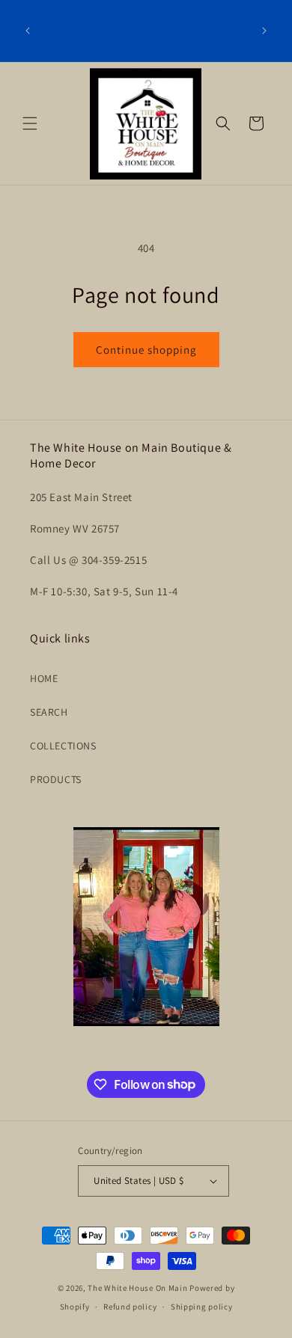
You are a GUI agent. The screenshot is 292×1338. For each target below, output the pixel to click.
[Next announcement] (264, 30)
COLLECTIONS (63, 745)
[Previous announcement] (27, 30)
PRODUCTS (56, 779)
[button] (29, 123)
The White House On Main (137, 1288)
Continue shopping (146, 350)
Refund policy (129, 1306)
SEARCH (49, 712)
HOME (44, 678)
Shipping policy (202, 1306)
